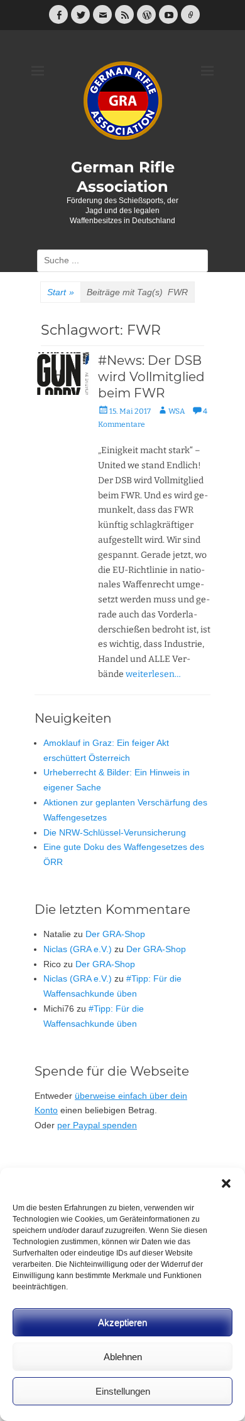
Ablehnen (123, 1356)
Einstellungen (122, 1391)
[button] (226, 1183)
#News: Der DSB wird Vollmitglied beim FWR (151, 377)
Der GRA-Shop (115, 934)
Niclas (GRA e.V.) (77, 949)
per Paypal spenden (97, 1125)
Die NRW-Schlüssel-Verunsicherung (114, 832)
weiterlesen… (153, 674)
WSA (176, 411)
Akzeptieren (122, 1322)
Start (60, 292)
